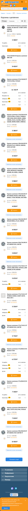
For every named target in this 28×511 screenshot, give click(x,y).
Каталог (9, 13)
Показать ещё (14, 459)
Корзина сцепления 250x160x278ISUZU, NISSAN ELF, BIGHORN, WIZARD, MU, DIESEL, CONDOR (16, 170)
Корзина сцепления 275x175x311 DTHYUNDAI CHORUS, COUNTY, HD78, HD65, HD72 (17, 295)
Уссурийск (5, 5)
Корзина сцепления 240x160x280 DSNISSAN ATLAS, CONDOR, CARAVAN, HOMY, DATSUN (17, 145)
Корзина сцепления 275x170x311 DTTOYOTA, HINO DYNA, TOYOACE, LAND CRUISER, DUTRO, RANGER (17, 267)
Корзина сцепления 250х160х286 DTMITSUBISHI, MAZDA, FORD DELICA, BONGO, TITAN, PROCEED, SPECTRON (17, 195)
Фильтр (4, 21)
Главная (3, 13)
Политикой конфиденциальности (10, 505)
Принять (6, 508)
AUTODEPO (14, 62)
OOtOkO (13, 35)
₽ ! (9, 101)
